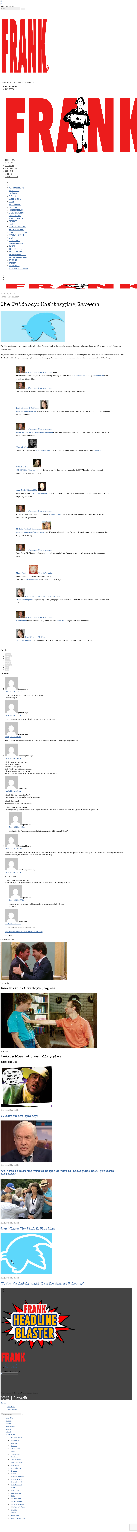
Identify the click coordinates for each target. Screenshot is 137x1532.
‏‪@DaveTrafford (22, 447)
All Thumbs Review (16, 188)
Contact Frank (11, 1365)
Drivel (11, 201)
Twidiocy (12, 263)
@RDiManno (47, 432)
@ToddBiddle (21, 470)
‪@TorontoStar (98, 375)
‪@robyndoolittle (31, 579)
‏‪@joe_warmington (38, 372)
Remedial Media (11, 168)
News (3, 297)
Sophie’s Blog (14, 240)
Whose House (14, 265)
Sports (12, 238)
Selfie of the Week (16, 229)
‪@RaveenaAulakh (80, 375)
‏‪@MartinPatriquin (45, 573)
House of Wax (10, 160)
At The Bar (9, 163)
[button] (22, 1414)
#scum (33, 411)
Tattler (12, 246)
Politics (12, 224)
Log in (3, 1403)
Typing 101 (13, 260)
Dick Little (9, 171)
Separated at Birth (16, 235)
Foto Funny (13, 207)
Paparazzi (13, 221)
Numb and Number (16, 218)
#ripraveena (61, 620)
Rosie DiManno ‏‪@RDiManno (28, 408)
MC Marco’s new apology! (19, 1116)
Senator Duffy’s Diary (18, 232)
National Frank (11, 86)
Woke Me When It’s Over (18, 268)
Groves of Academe (16, 213)
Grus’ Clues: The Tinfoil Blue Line (28, 1228)
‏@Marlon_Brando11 (24, 466)
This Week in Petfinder (18, 257)
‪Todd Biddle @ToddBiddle (27, 490)
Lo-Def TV (8, 174)
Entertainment (15, 204)
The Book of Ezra (16, 249)
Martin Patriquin (22, 573)
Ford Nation (9, 165)
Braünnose (13, 193)
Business (12, 196)
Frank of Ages (11, 1367)
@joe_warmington (35, 470)
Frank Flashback (16, 210)
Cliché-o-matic (15, 199)
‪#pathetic (97, 450)
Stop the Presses (16, 243)
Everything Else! (11, 176)
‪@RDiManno (21, 620)
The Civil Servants (16, 252)
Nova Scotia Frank (12, 89)
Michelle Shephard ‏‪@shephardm (29, 528)
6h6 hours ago (54, 596)
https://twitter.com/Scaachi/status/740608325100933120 (23, 932)
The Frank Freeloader (17, 254)
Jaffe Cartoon (15, 215)
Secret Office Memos (17, 226)
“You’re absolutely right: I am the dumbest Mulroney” (43, 1283)
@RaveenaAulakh (35, 432)
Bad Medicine (14, 190)
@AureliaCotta (22, 432)
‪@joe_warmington (23, 411)
